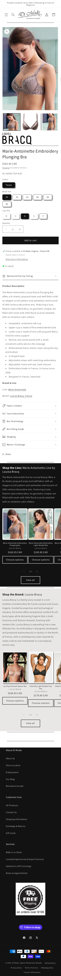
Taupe (9, 184)
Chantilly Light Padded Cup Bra (41, 687)
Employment (12, 772)
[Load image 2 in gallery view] (30, 121)
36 (37, 197)
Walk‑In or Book (14, 852)
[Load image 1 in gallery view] (11, 121)
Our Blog (10, 779)
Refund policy (50, 963)
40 (7, 204)
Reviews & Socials (15, 786)
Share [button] (8, 454)
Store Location (13, 765)
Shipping (5, 168)
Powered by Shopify (34, 963)
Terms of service (31, 968)
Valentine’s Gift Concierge (18, 866)
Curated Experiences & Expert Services (25, 859)
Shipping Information (16, 819)
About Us (10, 758)
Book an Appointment (17, 873)
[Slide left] (24, 571)
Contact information (32, 972)
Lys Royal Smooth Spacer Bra (15, 686)
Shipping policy (47, 968)
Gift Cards (11, 833)
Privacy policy (16, 968)
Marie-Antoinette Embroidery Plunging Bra (15, 544)
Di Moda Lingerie (19, 963)
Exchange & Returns (15, 826)
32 (17, 197)
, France (21, 395)
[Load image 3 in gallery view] (49, 121)
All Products (12, 805)
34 (27, 197)
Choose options (15, 559)
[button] (6, 14)
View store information (17, 259)
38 (47, 197)
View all (30, 580)
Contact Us (11, 812)
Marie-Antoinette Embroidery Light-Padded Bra (41, 544)
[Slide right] (37, 571)
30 (7, 197)
